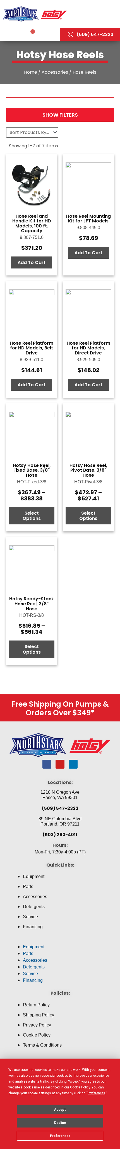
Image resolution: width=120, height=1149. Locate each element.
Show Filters (60, 114)
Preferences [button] (96, 1093)
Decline (60, 1123)
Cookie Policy (37, 1035)
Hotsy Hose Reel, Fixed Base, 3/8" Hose (32, 470)
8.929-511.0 (31, 359)
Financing (33, 926)
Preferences (60, 1136)
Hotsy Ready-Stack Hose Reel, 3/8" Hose (31, 604)
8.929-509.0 (88, 359)
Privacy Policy (37, 1025)
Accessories (55, 72)
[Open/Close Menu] (95, 13)
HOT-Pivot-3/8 (88, 481)
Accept (60, 1110)
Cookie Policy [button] (80, 1087)
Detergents (34, 906)
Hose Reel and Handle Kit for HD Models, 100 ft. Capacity (31, 223)
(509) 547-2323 (60, 808)
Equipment (33, 876)
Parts (28, 886)
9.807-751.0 (32, 237)
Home (30, 72)
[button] (59, 940)
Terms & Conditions (42, 1045)
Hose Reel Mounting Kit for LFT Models (88, 218)
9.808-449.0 (88, 227)
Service (30, 916)
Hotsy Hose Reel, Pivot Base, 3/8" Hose (88, 470)
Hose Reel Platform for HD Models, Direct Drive (88, 348)
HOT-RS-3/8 (31, 615)
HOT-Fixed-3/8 (31, 481)
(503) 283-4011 (60, 834)
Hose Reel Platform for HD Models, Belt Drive (31, 348)
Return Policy (36, 1004)
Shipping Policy (38, 1015)
